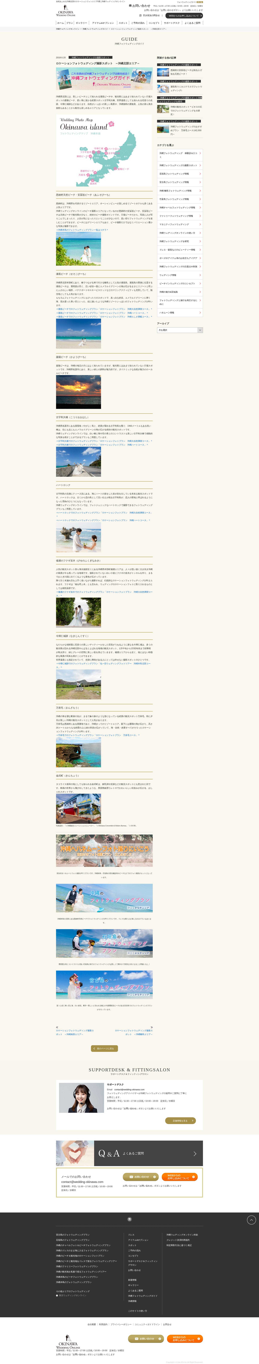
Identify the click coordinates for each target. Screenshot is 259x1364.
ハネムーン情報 (166, 312)
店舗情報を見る (180, 1121)
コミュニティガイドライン (147, 1324)
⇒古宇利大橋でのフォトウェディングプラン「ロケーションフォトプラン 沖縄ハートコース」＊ (102, 445)
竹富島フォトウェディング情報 (174, 199)
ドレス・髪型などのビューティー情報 (177, 250)
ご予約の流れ (138, 23)
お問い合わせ (141, 5)
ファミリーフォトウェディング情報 (176, 216)
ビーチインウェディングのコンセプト (177, 283)
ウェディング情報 (167, 275)
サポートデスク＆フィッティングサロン (143, 1263)
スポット (123, 23)
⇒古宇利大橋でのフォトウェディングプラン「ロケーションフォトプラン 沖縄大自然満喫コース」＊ (104, 441)
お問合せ (167, 1324)
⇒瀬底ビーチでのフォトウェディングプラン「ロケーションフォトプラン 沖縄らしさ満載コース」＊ (104, 316)
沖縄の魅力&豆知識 (168, 292)
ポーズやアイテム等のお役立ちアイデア (178, 258)
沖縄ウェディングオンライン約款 (182, 1235)
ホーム (60, 23)
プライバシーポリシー (121, 1324)
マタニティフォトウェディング (174, 224)
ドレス (131, 1235)
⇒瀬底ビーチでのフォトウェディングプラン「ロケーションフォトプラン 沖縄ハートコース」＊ (102, 313)
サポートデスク (172, 23)
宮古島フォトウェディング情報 (174, 182)
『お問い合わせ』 (130, 1108)
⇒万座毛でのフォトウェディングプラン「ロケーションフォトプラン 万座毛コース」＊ (98, 735)
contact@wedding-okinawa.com (129, 1089)
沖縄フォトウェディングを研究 (174, 241)
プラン (69, 23)
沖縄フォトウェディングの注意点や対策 (178, 266)
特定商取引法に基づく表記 (179, 1245)
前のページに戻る (105, 1048)
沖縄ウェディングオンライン (67, 29)
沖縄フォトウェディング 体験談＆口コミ (178, 155)
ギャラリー (81, 23)
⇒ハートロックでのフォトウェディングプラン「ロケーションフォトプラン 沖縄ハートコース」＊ (103, 520)
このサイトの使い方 (137, 1311)
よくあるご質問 (192, 23)
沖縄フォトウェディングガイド (95, 29)
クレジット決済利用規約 (178, 1240)
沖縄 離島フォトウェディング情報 (175, 190)
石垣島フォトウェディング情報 (174, 174)
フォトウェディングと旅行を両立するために (178, 302)
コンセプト (154, 23)
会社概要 (92, 1324)
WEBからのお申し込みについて (184, 16)
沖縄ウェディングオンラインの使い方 (177, 233)
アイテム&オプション (103, 23)
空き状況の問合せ (151, 15)
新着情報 (132, 1280)
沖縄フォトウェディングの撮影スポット (90, 57)
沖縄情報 (132, 1301)
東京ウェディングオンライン (72, 1295)
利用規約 (103, 1324)
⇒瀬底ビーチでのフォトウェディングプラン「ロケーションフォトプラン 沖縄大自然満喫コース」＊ (104, 309)
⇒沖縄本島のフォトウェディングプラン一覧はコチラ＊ (82, 230)
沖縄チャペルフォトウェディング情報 (177, 207)
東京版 (199, 2)
